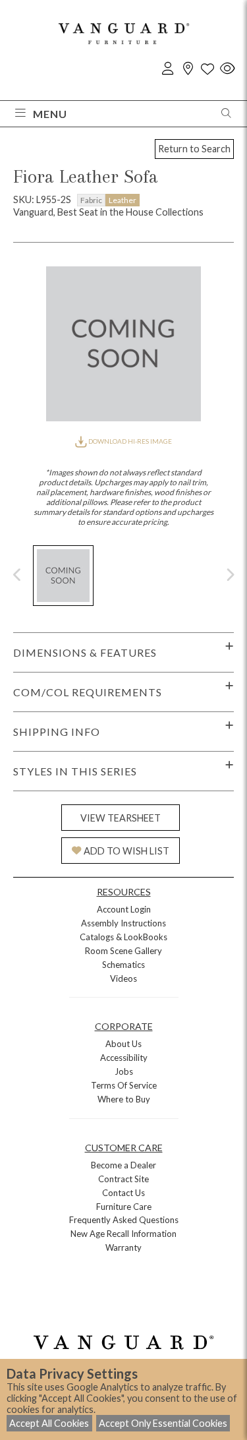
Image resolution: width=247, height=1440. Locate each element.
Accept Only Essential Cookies (163, 1423)
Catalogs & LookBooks (123, 937)
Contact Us (123, 1192)
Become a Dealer (123, 1165)
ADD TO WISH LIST (126, 850)
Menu (50, 113)
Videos (123, 978)
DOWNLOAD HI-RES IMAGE (129, 441)
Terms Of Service (124, 1085)
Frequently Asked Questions (123, 1220)
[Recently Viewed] (227, 68)
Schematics (123, 964)
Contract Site (123, 1179)
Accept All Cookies (49, 1423)
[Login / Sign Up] (168, 68)
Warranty (123, 1247)
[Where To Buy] (188, 68)
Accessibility (124, 1057)
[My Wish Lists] (207, 68)
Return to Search (194, 148)
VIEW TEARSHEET (120, 818)
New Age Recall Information (123, 1233)
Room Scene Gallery (123, 950)
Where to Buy (123, 1099)
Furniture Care (123, 1206)
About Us (123, 1043)
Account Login (124, 909)
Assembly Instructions (123, 923)
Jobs (124, 1071)
